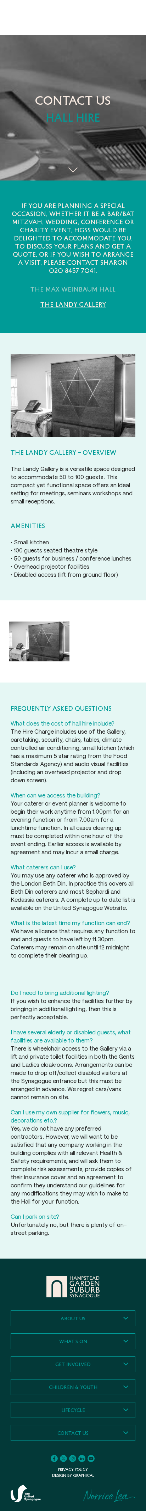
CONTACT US (73, 1433)
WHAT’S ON (73, 1341)
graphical (83, 1475)
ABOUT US (73, 1318)
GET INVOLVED (73, 1364)
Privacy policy (73, 1469)
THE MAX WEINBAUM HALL (73, 289)
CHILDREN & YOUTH (73, 1387)
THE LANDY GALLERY (73, 304)
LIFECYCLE (73, 1410)
